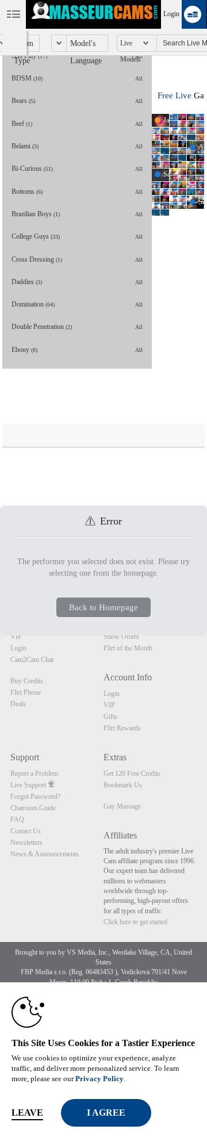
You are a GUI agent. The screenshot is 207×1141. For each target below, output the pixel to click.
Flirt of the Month (127, 648)
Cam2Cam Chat (31, 660)
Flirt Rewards (122, 728)
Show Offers (121, 637)
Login (171, 14)
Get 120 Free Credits (131, 773)
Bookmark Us (122, 785)
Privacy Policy (99, 1078)
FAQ (17, 819)
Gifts (110, 717)
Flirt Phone (25, 692)
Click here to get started (135, 922)
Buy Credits (26, 681)
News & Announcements (44, 854)
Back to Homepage (103, 607)
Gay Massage (122, 806)
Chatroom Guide (33, 808)
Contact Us (25, 831)
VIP (16, 637)
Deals (18, 704)
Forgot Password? (35, 796)
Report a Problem (34, 773)
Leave (27, 1112)
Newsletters (26, 842)
